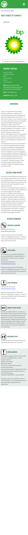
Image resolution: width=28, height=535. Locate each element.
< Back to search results (7, 10)
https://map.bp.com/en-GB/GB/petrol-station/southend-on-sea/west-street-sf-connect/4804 (13, 87)
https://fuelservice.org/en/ (8, 231)
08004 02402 (13, 95)
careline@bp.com (12, 92)
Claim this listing (19, 61)
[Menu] (23, 4)
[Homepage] (4, 4)
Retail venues (6, 22)
